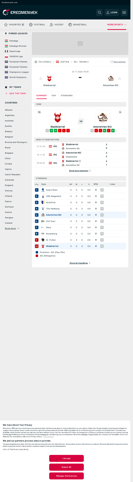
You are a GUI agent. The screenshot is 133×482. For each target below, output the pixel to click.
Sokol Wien (51, 190)
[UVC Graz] (43, 221)
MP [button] (70, 184)
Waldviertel (49, 85)
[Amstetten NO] (43, 215)
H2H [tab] (54, 95)
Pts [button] (96, 184)
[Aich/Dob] (43, 202)
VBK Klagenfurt (53, 196)
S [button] (89, 184)
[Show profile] (49, 78)
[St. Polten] (43, 240)
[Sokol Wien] (43, 190)
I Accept (66, 458)
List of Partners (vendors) (15, 449)
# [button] (36, 184)
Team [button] (43, 184)
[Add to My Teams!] (40, 78)
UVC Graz (50, 221)
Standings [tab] (67, 95)
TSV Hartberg (52, 208)
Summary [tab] (41, 95)
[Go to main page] (26, 12)
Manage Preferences (66, 476)
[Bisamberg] (43, 233)
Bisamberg (51, 233)
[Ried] (43, 227)
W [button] (76, 184)
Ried (48, 227)
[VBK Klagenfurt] (43, 196)
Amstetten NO (110, 85)
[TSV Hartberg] (43, 208)
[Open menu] (124, 12)
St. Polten (51, 240)
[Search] (99, 12)
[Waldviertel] (43, 246)
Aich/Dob (51, 202)
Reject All (66, 467)
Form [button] (112, 184)
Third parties (48, 437)
